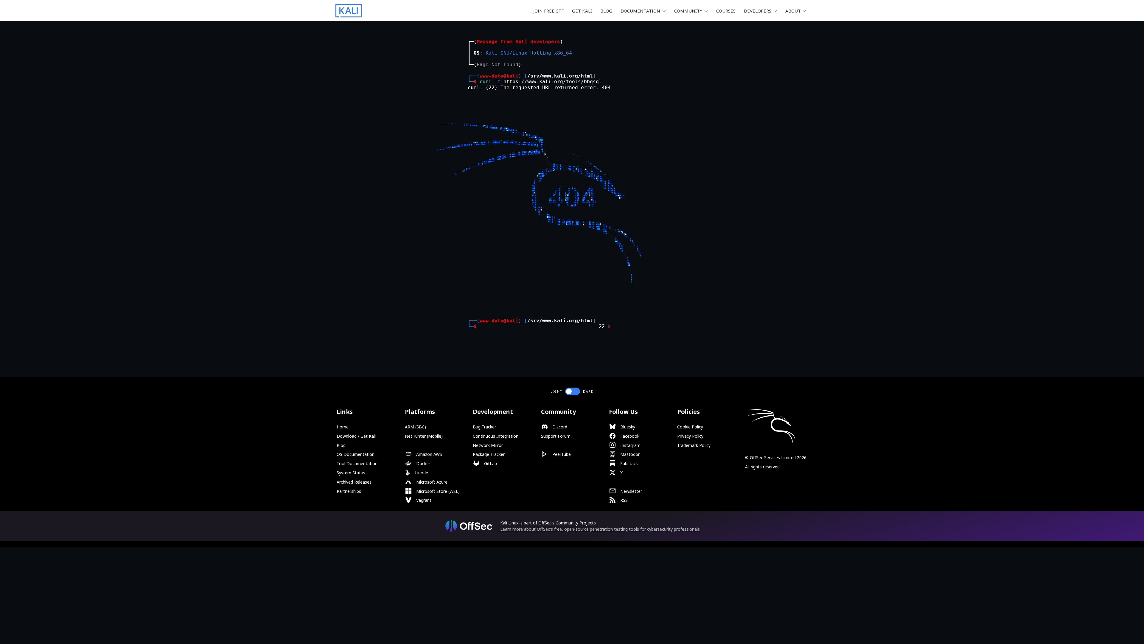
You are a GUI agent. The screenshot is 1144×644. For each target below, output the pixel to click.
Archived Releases (354, 482)
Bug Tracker (484, 427)
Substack (628, 463)
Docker (422, 463)
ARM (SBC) (415, 427)
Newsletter (630, 491)
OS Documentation (355, 454)
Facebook (629, 436)
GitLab (490, 463)
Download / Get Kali (356, 436)
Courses (726, 11)
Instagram (630, 445)
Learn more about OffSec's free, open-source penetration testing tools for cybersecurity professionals (600, 529)
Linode (421, 473)
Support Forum (556, 436)
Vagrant (423, 500)
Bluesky (627, 427)
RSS (623, 500)
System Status (351, 473)
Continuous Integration (495, 436)
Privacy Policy (690, 436)
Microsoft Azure (431, 482)
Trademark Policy (694, 445)
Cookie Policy (690, 427)
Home (343, 427)
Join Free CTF (548, 11)
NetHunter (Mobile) (424, 436)
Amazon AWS (428, 454)
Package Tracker (489, 454)
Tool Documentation (357, 463)
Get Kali (582, 11)
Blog (606, 11)
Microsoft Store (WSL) (437, 491)
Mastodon (630, 454)
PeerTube (561, 454)
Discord (559, 427)
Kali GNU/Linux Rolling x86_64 (529, 53)
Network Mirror (488, 445)
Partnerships (349, 491)
